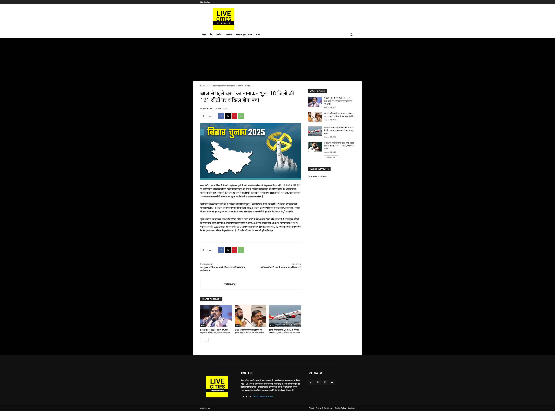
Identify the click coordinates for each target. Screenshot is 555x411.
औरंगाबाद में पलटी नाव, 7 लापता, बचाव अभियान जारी (281, 267)
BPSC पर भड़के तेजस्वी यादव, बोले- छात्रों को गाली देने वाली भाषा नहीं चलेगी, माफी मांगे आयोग (339, 146)
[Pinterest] (234, 116)
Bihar (209, 86)
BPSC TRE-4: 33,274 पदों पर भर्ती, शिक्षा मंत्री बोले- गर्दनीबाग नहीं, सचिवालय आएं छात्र (338, 101)
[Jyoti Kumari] (212, 284)
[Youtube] (332, 382)
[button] (351, 34)
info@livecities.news (263, 396)
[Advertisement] (277, 59)
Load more (330, 157)
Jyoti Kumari (208, 108)
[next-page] (207, 339)
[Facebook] (221, 116)
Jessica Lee (312, 176)
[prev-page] (202, 339)
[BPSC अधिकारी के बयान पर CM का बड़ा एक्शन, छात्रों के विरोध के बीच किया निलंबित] (251, 316)
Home (202, 86)
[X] (228, 116)
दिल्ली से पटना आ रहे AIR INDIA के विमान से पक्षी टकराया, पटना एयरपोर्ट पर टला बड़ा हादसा (339, 130)
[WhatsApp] (241, 116)
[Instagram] (318, 382)
